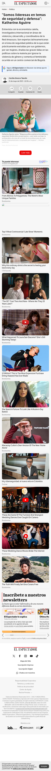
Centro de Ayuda (25, 690)
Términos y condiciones (25, 684)
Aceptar (44, 766)
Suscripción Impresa (25, 665)
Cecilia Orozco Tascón (18, 78)
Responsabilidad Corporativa (25, 681)
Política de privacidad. (39, 638)
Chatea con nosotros (27, 673)
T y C (23, 638)
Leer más (25, 153)
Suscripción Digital (26, 669)
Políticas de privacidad (25, 687)
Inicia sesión (8, 628)
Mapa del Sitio (25, 661)
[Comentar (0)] (30, 89)
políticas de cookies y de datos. (23, 769)
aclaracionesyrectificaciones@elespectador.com (31, 709)
